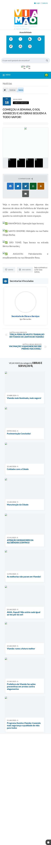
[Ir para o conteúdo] (37, 46)
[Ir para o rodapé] (21, 52)
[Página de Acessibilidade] (29, 46)
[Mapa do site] (20, 46)
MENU (8, 75)
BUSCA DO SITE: (9, 56)
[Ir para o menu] (9, 52)
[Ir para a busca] (15, 52)
